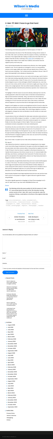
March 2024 (11, 393)
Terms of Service (11, 415)
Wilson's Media (26, 6)
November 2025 (12, 346)
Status (8, 420)
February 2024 (12, 395)
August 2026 (11, 325)
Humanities (35, 202)
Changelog (10, 417)
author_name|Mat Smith (29, 200)
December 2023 (12, 400)
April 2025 (11, 362)
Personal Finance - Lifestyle (28, 204)
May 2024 (10, 388)
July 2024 (10, 383)
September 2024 (12, 379)
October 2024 (12, 376)
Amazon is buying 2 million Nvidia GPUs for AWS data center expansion (12, 289)
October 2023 (12, 404)
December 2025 (12, 343)
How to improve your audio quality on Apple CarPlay (12, 282)
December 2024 (12, 372)
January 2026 (12, 341)
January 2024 (12, 397)
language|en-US (10, 204)
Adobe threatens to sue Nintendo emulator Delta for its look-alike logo (19, 218)
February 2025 (12, 367)
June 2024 (11, 386)
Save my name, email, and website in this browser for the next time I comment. (24, 268)
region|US (24, 205)
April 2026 (11, 334)
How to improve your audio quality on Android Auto (12, 304)
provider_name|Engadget (13, 205)
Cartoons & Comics (11, 202)
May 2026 (10, 332)
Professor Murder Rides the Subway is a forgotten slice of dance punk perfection (12, 296)
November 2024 (12, 374)
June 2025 (11, 357)
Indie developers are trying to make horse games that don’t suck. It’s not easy (34, 218)
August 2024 (11, 381)
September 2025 (12, 350)
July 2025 (10, 355)
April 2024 (11, 390)
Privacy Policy (11, 413)
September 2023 (12, 407)
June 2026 (11, 329)
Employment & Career (24, 202)
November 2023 (12, 402)
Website (4, 263)
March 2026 (11, 336)
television (40, 205)
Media (18, 204)
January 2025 (12, 369)
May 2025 (10, 360)
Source (7, 185)
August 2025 (11, 353)
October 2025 (12, 348)
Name (4, 253)
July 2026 (10, 327)
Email (4, 258)
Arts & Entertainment (15, 200)
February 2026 (12, 339)
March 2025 (11, 364)
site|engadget (32, 205)
